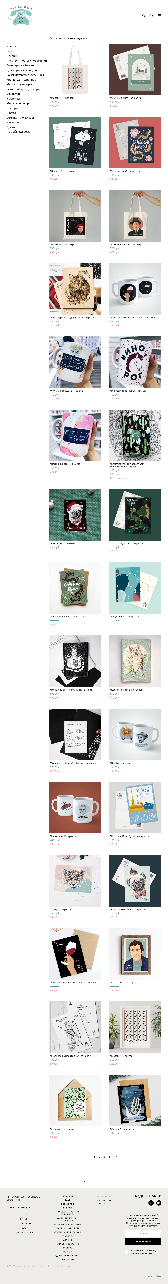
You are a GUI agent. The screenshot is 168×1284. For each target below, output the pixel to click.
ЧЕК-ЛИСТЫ (68, 1259)
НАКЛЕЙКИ (68, 1240)
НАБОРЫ (67, 1208)
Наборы (12, 56)
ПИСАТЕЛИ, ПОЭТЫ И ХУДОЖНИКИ (67, 1213)
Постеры (12, 108)
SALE (10, 51)
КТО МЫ (24, 1214)
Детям (11, 127)
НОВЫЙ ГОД (67, 1204)
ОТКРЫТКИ (68, 1236)
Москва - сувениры (19, 84)
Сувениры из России (20, 65)
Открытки (13, 94)
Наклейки (13, 98)
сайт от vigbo (154, 1276)
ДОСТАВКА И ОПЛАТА (104, 1202)
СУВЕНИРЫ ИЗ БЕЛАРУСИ (67, 1232)
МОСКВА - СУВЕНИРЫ (67, 1228)
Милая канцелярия (19, 103)
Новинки (13, 46)
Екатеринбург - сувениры (23, 89)
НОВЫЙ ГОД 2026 (18, 132)
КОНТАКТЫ (25, 1223)
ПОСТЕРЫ (68, 1248)
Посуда (11, 113)
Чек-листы (13, 122)
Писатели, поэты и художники (27, 60)
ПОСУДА (67, 1252)
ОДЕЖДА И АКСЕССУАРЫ (68, 1256)
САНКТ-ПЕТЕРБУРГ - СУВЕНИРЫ (67, 1219)
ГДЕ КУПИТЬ (104, 1196)
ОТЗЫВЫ (25, 1219)
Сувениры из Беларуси (22, 70)
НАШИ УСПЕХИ (24, 1232)
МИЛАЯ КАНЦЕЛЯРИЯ (68, 1244)
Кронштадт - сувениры (22, 79)
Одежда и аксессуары (21, 117)
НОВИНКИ (68, 1196)
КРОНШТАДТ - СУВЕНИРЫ (67, 1224)
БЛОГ (25, 1228)
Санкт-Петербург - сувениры (25, 75)
